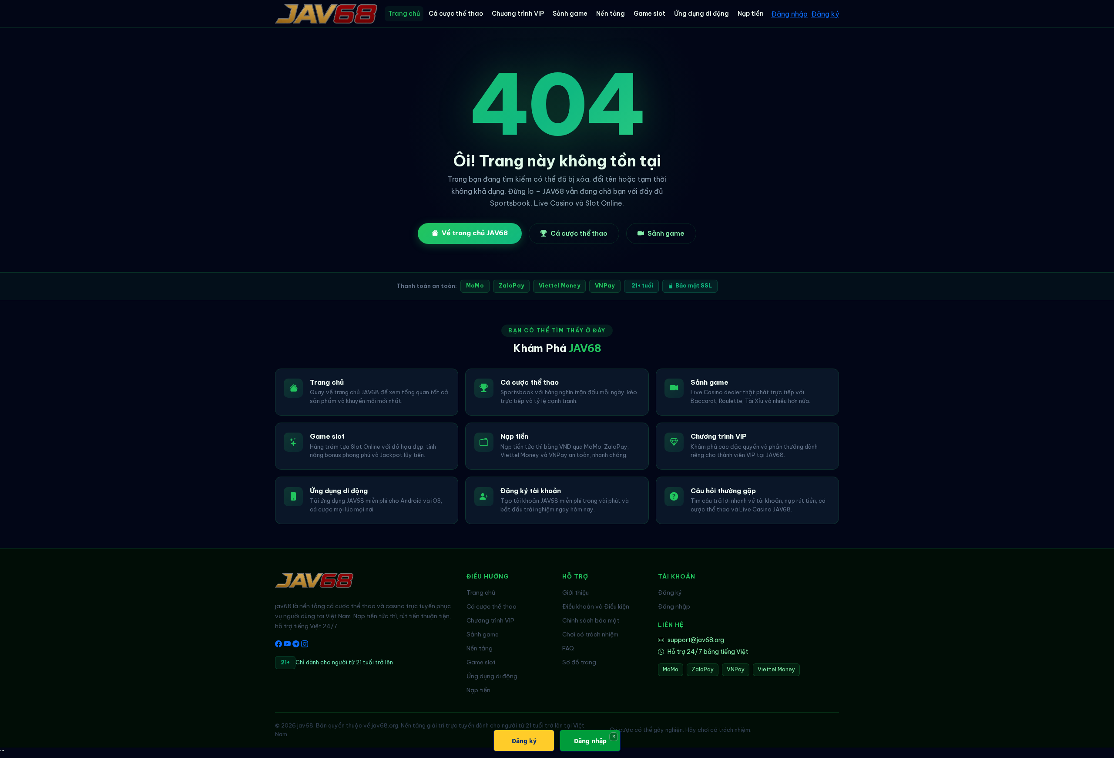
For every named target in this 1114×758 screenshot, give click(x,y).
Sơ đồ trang (579, 662)
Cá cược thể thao (456, 13)
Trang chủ (404, 13)
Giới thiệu (575, 592)
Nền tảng (610, 13)
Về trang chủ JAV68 (475, 233)
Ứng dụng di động (701, 13)
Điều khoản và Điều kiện (595, 606)
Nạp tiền (751, 13)
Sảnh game (570, 13)
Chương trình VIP (518, 13)
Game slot (649, 13)
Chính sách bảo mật (590, 620)
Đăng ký (825, 14)
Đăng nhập (789, 14)
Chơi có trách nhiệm (590, 634)
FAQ (568, 648)
